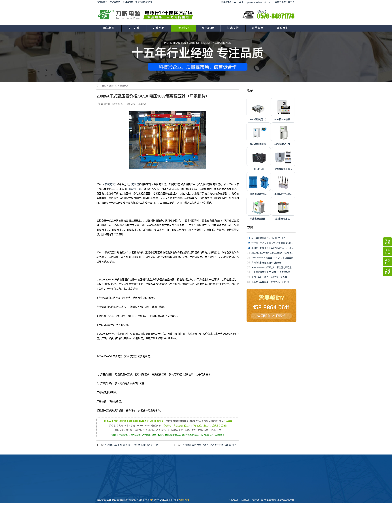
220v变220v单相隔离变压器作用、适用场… (272, 253)
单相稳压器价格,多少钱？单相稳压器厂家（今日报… (133, 445)
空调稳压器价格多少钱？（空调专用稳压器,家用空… (210, 445)
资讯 (250, 228)
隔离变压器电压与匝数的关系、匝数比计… (271, 282)
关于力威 (133, 28)
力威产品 (158, 28)
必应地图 (290, 500)
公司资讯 (176, 482)
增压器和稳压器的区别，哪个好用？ (268, 238)
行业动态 (176, 487)
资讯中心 (183, 28)
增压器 (158, 497)
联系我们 (282, 28)
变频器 (158, 506)
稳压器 (158, 487)
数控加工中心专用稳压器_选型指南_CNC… (272, 243)
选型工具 (209, 492)
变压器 (135, 184)
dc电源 (158, 502)
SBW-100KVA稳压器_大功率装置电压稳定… (272, 267)
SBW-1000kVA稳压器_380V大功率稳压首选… (273, 257)
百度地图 (281, 500)
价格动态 (124, 86)
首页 (104, 86)
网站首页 (109, 28)
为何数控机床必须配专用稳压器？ (267, 262)
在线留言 (258, 28)
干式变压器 (110, 184)
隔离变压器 (135, 189)
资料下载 (209, 482)
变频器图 (192, 497)
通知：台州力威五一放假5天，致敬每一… (271, 277)
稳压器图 (192, 487)
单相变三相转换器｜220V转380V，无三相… (272, 248)
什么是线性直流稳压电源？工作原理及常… (271, 272)
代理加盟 (209, 487)
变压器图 (192, 482)
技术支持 (233, 28)
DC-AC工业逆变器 (268, 500)
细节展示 (208, 28)
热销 (250, 90)
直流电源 (192, 502)
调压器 (158, 492)
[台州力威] (146, 15)
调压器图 (192, 492)
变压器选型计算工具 (284, 2)
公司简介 (142, 482)
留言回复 (176, 502)
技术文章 (176, 492)
